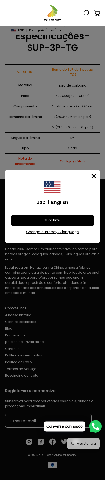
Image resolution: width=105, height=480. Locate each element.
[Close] (93, 176)
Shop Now (52, 220)
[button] (86, 13)
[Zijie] (52, 13)
